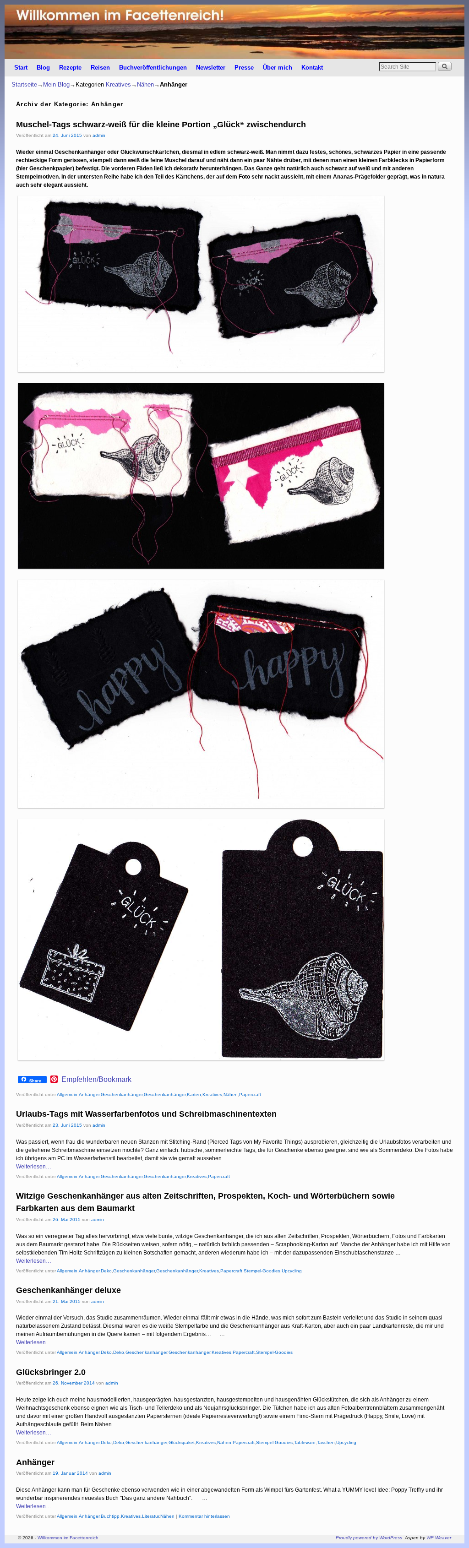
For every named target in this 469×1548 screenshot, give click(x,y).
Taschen (326, 1442)
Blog (43, 67)
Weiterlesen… (33, 1166)
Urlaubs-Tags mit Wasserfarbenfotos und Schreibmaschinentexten (146, 1114)
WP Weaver (438, 1537)
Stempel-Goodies (262, 1270)
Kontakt (312, 67)
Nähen (145, 84)
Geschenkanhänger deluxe (68, 1290)
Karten (194, 1094)
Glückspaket (182, 1442)
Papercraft (250, 1094)
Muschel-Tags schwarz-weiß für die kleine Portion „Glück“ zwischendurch (161, 124)
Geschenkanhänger (121, 1094)
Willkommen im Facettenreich (68, 1537)
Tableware (305, 1442)
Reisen (100, 67)
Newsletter (210, 67)
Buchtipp (110, 1516)
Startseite (24, 84)
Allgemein (67, 1094)
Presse (244, 67)
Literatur (150, 1516)
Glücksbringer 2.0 (51, 1372)
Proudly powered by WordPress (369, 1537)
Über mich (277, 67)
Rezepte (70, 67)
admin (99, 135)
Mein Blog (56, 84)
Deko (106, 1270)
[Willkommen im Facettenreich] (234, 32)
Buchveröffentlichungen (153, 67)
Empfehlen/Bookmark (96, 1079)
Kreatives (118, 84)
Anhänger (89, 1094)
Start (20, 67)
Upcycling (292, 1270)
